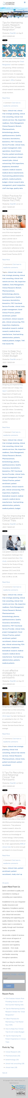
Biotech (18, 126)
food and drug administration (13, 176)
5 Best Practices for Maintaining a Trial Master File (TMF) (12, 198)
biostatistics (15, 139)
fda (16, 120)
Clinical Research (8, 126)
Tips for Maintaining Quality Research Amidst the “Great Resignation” (12, 26)
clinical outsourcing (13, 322)
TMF (23, 341)
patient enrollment (16, 154)
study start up (17, 874)
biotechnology (7, 132)
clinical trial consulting (14, 1063)
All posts (5, 883)
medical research (15, 170)
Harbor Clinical (18, 1080)
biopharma (6, 167)
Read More (6, 98)
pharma (16, 132)
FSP (12, 142)
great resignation (19, 185)
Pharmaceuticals (8, 129)
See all (4, 1073)
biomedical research (9, 328)
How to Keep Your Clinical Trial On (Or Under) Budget (12, 353)
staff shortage (7, 188)
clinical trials (20, 145)
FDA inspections (18, 163)
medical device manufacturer (12, 173)
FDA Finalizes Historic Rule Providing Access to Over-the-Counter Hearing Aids (14, 1001)
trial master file (8, 344)
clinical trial (12, 111)
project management (9, 148)
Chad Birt (13, 33)
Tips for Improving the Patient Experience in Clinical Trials (13, 518)
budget (5, 182)
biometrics (6, 142)
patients (5, 179)
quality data (18, 188)
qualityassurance (8, 135)
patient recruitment (9, 157)
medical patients (15, 179)
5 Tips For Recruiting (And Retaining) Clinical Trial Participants (12, 776)
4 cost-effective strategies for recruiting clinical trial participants (13, 674)
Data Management (17, 123)
